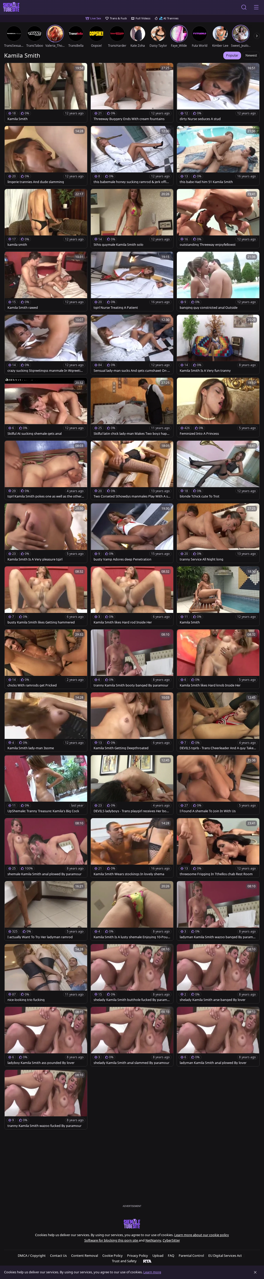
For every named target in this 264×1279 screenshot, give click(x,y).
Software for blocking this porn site (111, 1240)
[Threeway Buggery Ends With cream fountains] (132, 92)
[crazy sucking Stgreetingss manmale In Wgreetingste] (46, 344)
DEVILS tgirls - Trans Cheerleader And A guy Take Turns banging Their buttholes (218, 748)
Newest (251, 55)
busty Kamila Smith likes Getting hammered (41, 622)
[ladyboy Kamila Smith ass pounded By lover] (46, 1036)
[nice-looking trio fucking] (46, 974)
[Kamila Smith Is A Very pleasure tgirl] (46, 533)
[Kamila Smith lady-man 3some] (46, 722)
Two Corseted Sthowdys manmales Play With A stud (131, 496)
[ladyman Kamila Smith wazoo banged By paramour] (218, 911)
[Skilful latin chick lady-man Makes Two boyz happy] (132, 407)
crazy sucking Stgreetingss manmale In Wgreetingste (45, 370)
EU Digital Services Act (225, 1255)
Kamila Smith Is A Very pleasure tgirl (34, 559)
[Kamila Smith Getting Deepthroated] (132, 722)
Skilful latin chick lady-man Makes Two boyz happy (131, 433)
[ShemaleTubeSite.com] (11, 7)
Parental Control (191, 1255)
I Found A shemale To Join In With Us (208, 811)
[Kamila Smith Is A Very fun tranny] (218, 344)
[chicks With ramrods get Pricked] (46, 659)
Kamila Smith (17, 119)
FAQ (171, 1255)
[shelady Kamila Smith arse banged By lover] (218, 974)
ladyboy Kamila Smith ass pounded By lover (41, 1062)
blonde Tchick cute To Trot (199, 496)
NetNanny (153, 1240)
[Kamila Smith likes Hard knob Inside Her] (218, 659)
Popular (232, 55)
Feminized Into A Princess (199, 433)
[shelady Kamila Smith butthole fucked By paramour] (132, 974)
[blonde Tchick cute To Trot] (218, 470)
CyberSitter (171, 1240)
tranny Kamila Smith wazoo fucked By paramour (44, 1125)
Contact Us (58, 1255)
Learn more (152, 1272)
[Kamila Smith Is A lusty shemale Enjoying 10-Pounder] (132, 911)
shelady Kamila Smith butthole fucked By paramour (131, 999)
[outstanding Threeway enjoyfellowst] (218, 218)
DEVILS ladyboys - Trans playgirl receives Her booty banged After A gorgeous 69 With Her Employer (132, 811)
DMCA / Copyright (32, 1255)
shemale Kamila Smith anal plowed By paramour (44, 874)
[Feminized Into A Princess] (218, 407)
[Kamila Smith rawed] (46, 281)
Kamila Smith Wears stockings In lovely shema (129, 874)
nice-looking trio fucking (26, 999)
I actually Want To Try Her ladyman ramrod (40, 937)
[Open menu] (256, 7)
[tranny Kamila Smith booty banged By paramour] (132, 659)
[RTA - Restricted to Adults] (147, 1260)
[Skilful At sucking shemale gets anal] (46, 407)
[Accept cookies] (255, 1272)
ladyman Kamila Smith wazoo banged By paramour (217, 937)
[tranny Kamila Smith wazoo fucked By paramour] (46, 1099)
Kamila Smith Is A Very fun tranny (205, 370)
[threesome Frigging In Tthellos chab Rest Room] (218, 848)
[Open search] (244, 7)
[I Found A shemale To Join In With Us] (218, 785)
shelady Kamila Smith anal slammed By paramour (131, 1062)
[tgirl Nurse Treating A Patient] (132, 281)
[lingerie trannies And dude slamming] (46, 155)
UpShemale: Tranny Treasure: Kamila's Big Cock (43, 811)
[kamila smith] (46, 218)
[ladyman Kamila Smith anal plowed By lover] (218, 1036)
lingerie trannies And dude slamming (35, 182)
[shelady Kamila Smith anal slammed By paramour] (132, 1036)
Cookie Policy (112, 1255)
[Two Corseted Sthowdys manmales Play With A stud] (132, 470)
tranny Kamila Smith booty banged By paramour (131, 685)
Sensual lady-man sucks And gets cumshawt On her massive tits (131, 370)
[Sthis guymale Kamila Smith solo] (132, 218)
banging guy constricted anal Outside (208, 307)
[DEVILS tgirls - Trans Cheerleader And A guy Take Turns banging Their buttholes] (218, 722)
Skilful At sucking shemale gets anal (34, 433)
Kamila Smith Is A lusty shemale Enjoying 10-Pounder (132, 937)
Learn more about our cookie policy (201, 1235)
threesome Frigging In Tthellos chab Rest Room (216, 874)
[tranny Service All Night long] (218, 533)
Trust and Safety (124, 1261)
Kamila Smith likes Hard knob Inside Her (210, 685)
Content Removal (84, 1255)
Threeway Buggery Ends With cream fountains (129, 119)
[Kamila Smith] (46, 92)
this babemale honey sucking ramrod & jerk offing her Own (132, 182)
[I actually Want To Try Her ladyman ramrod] (46, 911)
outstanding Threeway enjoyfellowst (208, 244)
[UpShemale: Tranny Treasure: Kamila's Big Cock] (46, 785)
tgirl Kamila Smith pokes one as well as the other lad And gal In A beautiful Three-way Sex (45, 496)
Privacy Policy (137, 1255)
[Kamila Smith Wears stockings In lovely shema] (132, 848)
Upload (157, 1255)
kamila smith (17, 244)
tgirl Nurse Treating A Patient (116, 307)
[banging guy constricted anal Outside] (218, 281)
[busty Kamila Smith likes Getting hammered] (46, 596)
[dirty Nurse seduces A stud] (218, 92)
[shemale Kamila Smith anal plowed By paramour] (46, 848)
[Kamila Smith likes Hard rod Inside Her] (132, 596)
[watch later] (11, 69)
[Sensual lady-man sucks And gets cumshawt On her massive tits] (132, 344)
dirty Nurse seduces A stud (200, 119)
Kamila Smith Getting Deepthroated (121, 748)
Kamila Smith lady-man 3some (30, 748)
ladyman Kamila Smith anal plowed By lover (213, 1062)
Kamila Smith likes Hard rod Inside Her (123, 622)
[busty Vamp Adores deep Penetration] (132, 533)
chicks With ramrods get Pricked (32, 685)
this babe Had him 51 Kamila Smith (206, 182)
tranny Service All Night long (201, 559)
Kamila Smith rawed (22, 307)
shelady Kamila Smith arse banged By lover (212, 999)
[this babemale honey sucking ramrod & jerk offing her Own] (132, 155)
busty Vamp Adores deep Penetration (122, 559)
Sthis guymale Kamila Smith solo (118, 244)
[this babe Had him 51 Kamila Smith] (218, 155)
